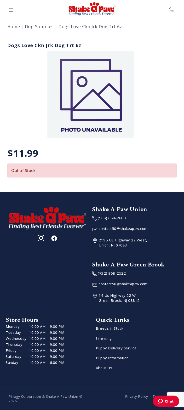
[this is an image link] (47, 217)
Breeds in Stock (109, 328)
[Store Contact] (171, 9)
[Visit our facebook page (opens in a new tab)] (54, 238)
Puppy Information (112, 357)
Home (13, 26)
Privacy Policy (136, 396)
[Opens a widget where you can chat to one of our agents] (166, 402)
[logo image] (92, 9)
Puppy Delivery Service (116, 348)
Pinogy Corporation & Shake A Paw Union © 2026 (45, 398)
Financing (104, 338)
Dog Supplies (39, 26)
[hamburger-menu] (11, 9)
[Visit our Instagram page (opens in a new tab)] (41, 238)
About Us (104, 367)
